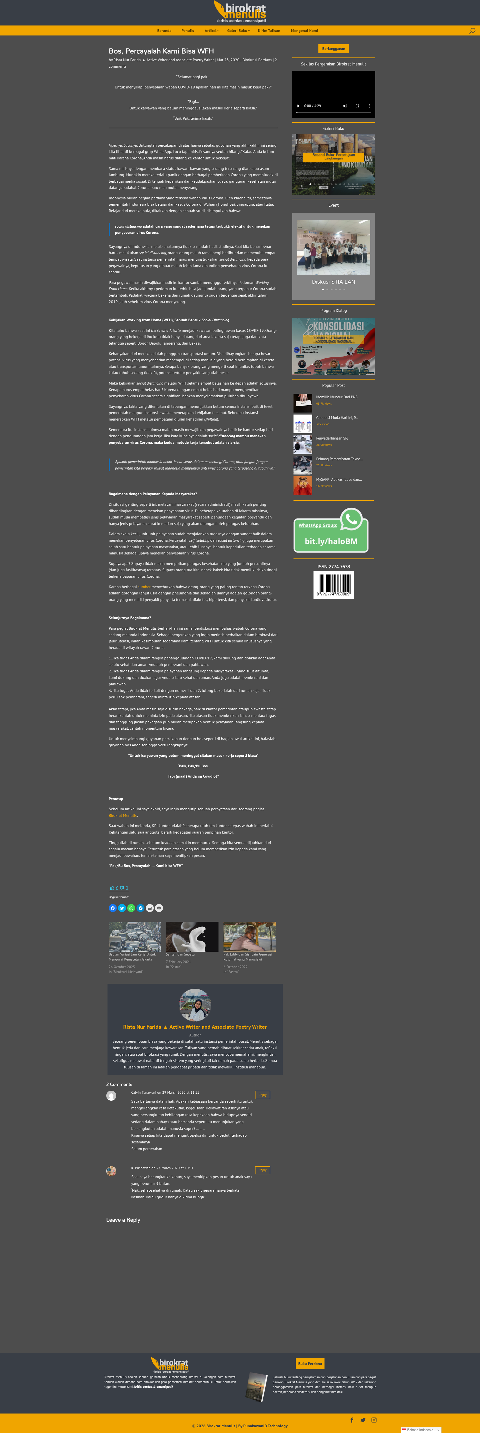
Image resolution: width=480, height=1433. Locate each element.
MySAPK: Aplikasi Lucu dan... (339, 479)
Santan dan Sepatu (180, 954)
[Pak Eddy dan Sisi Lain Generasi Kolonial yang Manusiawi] (250, 937)
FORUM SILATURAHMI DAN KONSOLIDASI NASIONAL (334, 340)
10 (349, 184)
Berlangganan (333, 48)
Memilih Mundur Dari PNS (337, 397)
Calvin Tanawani (143, 1092)
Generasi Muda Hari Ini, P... (337, 417)
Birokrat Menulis (123, 815)
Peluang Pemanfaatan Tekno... (339, 459)
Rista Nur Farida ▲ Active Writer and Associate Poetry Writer (164, 59)
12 (357, 184)
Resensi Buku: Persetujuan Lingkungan (333, 156)
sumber (144, 586)
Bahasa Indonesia (419, 1430)
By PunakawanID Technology (263, 1425)
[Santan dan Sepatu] (192, 937)
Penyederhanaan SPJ (332, 438)
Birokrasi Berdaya (257, 59)
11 (353, 184)
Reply (262, 1095)
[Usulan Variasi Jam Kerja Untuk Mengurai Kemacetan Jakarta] (135, 937)
